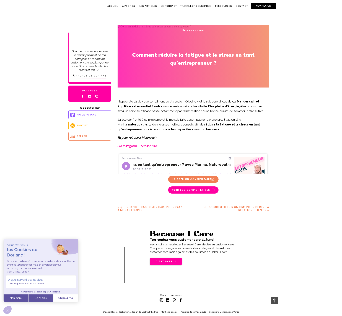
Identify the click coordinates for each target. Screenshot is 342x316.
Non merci (16, 298)
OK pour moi (66, 298)
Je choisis (41, 298)
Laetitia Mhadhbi (150, 312)
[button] (7, 310)
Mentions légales (169, 312)
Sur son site (149, 146)
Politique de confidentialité (193, 312)
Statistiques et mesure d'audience (27, 283)
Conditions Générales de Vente (224, 312)
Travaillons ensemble (195, 6)
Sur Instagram (127, 146)
